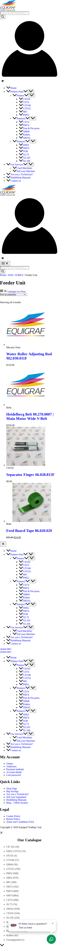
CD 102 (10, 846)
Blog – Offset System (17, 802)
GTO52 (10, 869)
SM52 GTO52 (13, 851)
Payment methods (15, 769)
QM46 (9, 864)
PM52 (9, 873)
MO (8, 882)
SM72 (9, 886)
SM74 (9, 895)
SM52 (9, 877)
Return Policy (13, 819)
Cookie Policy (13, 816)
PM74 (9, 891)
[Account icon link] (29, 77)
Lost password (13, 775)
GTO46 (10, 860)
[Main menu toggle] (5, 263)
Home (3, 275)
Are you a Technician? (17, 794)
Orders (9, 763)
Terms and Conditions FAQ (20, 822)
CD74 (9, 900)
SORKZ (19, 275)
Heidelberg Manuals (16, 800)
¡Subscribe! (5, 651)
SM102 (10, 908)
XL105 (10, 917)
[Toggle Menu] (31, 91)
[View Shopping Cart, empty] (29, 81)
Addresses (11, 766)
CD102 (10, 913)
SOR (10, 275)
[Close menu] (3, 544)
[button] (25, 91)
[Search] (2, 17)
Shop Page (11, 788)
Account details (14, 772)
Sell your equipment (16, 797)
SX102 (9, 855)
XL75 (9, 904)
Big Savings (12, 791)
